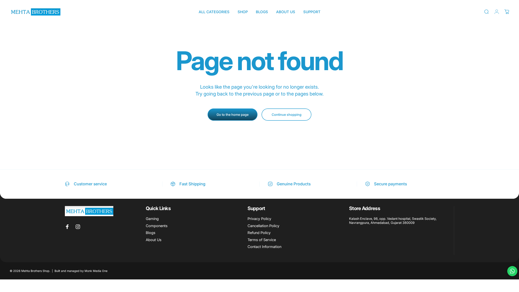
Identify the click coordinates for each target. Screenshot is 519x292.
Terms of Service (262, 240)
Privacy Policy (259, 219)
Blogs (150, 233)
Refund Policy (259, 233)
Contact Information (264, 247)
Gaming (152, 219)
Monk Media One (96, 271)
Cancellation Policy (263, 226)
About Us (153, 240)
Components (156, 226)
